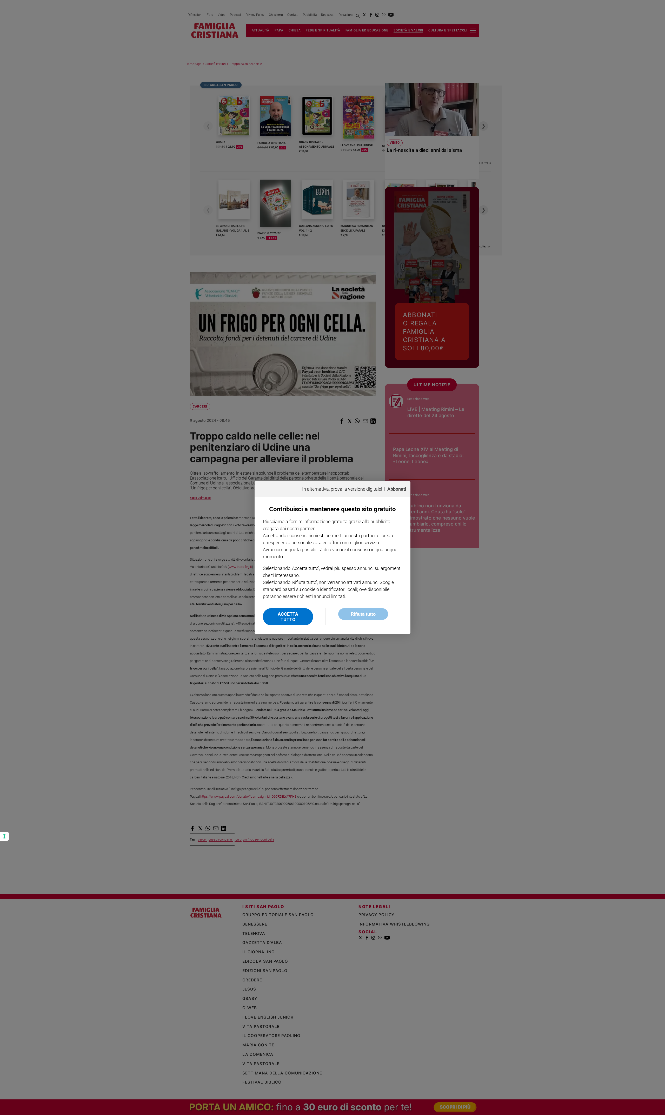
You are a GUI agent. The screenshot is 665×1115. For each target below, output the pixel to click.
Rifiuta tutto (363, 614)
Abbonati (396, 489)
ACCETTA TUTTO (288, 616)
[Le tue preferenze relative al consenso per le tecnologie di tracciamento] (4, 836)
